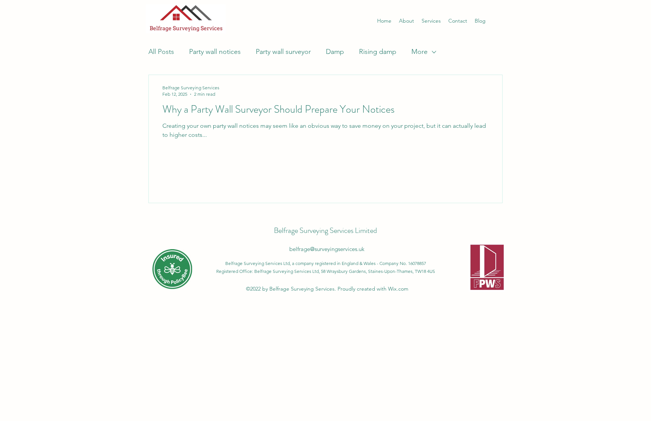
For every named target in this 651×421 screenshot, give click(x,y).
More (419, 51)
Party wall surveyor (283, 51)
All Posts (161, 51)
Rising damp (377, 51)
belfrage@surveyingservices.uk (326, 249)
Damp (335, 51)
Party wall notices (215, 51)
